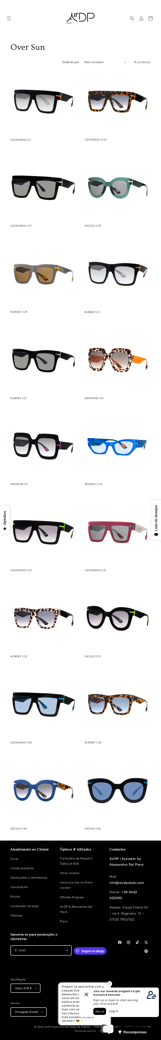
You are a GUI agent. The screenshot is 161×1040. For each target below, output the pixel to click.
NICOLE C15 (93, 656)
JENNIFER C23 (94, 398)
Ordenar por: (71, 62)
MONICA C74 (94, 484)
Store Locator (70, 873)
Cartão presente (22, 868)
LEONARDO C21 (95, 570)
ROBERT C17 (18, 398)
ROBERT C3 (92, 312)
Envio (14, 859)
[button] (8, 18)
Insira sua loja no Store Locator (76, 885)
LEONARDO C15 (21, 570)
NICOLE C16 (93, 828)
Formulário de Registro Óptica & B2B (76, 861)
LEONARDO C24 (95, 139)
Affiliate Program (72, 897)
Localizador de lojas (24, 906)
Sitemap (16, 915)
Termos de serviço (85, 1031)
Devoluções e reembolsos (29, 877)
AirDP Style (51, 1027)
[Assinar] (66, 950)
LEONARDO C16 (21, 742)
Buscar (15, 896)
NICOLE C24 (18, 828)
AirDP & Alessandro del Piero (76, 909)
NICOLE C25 (93, 225)
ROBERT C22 (93, 742)
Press (64, 921)
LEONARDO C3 (20, 139)
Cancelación (19, 887)
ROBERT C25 (18, 311)
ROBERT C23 (18, 656)
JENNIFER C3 (19, 484)
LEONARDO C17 (20, 225)
